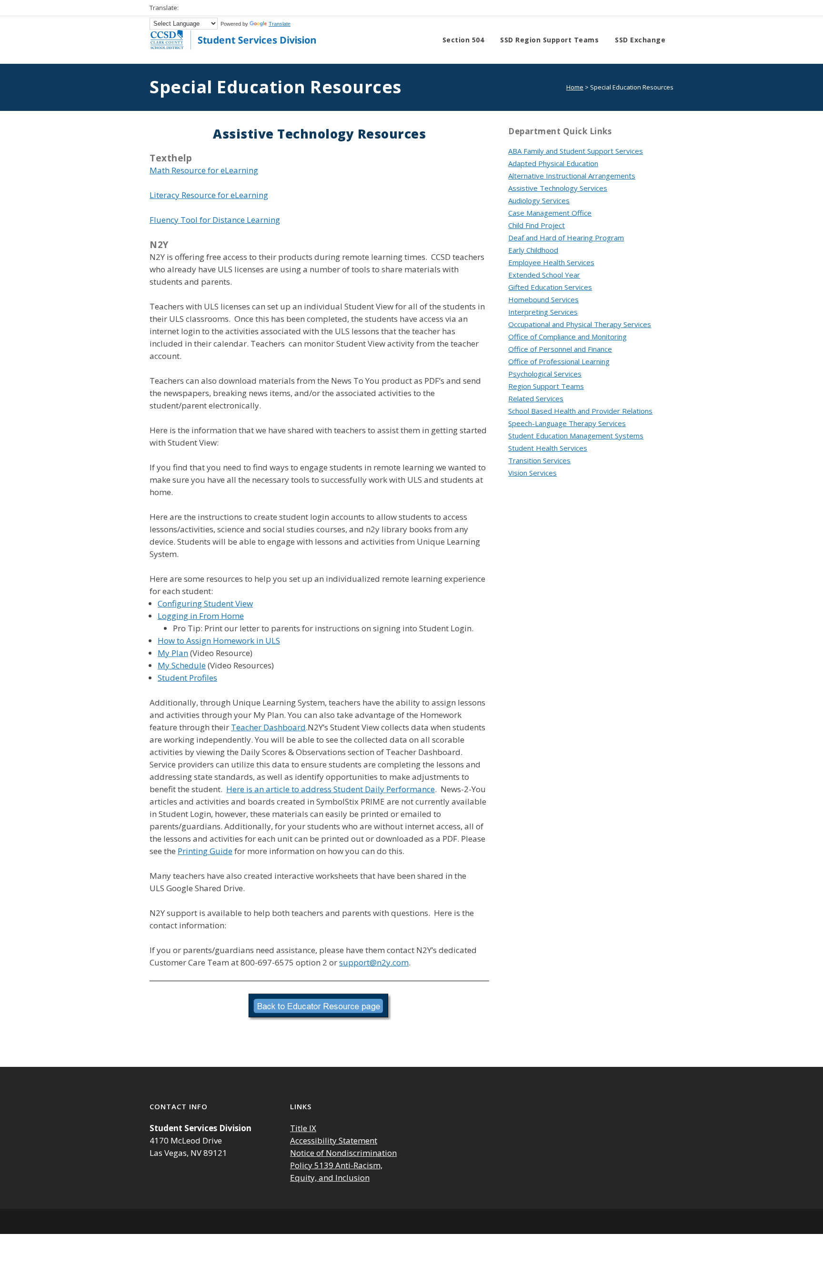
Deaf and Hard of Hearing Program (566, 237)
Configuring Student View (205, 603)
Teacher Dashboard (268, 727)
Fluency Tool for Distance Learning (215, 219)
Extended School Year (544, 274)
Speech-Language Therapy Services (567, 423)
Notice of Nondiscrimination (343, 1152)
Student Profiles (187, 677)
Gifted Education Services (550, 287)
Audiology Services (539, 200)
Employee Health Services (551, 262)
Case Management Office (550, 213)
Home (574, 87)
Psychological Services (545, 373)
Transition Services (539, 460)
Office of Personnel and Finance (560, 349)
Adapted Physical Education (553, 163)
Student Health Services (547, 448)
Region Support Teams (546, 386)
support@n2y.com (374, 962)
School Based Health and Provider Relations (580, 411)
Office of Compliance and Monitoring (567, 336)
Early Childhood (533, 250)
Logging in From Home (201, 615)
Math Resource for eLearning (204, 170)
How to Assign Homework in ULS (219, 640)
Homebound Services (543, 299)
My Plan (173, 652)
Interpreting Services (543, 312)
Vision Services (532, 472)
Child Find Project (536, 225)
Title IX (303, 1128)
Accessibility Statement (333, 1140)
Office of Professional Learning (559, 361)
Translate (280, 24)
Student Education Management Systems (575, 435)
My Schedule (182, 665)
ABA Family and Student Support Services (575, 151)
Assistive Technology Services (557, 188)
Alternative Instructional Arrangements (571, 175)
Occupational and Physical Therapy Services (579, 324)
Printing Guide (205, 850)
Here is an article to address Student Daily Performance (330, 789)
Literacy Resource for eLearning (209, 194)
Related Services (535, 398)
